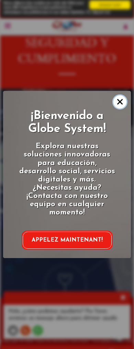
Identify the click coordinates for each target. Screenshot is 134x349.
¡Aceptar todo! (110, 4)
